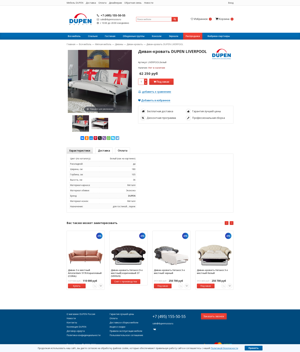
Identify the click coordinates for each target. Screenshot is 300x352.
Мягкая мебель (103, 44)
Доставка (91, 2)
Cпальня (93, 36)
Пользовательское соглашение (126, 335)
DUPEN (131, 195)
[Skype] (113, 138)
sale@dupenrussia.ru (110, 19)
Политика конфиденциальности (83, 335)
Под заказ (162, 81)
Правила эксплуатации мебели (126, 330)
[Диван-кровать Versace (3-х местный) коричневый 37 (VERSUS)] (128, 249)
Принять (253, 348)
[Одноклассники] (87, 138)
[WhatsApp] (108, 138)
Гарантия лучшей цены (122, 314)
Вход (230, 2)
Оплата (102, 2)
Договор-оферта (76, 330)
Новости (148, 2)
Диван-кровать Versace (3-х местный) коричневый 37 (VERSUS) (127, 273)
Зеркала (173, 36)
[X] (100, 138)
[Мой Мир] (91, 138)
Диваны (119, 44)
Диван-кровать (135, 44)
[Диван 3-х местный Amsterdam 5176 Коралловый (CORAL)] (85, 249)
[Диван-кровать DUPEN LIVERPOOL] (80, 123)
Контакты (72, 322)
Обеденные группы (134, 36)
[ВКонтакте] (82, 138)
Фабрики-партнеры (218, 36)
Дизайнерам (115, 2)
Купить (76, 285)
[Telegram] (117, 138)
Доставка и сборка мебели (124, 322)
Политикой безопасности (224, 348)
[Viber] (104, 138)
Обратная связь (133, 2)
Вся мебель (74, 36)
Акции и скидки (117, 326)
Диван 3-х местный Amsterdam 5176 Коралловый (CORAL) (85, 273)
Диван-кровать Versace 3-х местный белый (212, 272)
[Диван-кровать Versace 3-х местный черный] (171, 249)
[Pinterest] (95, 138)
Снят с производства (125, 281)
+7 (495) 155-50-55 (112, 15)
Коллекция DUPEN (76, 326)
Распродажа (193, 36)
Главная (71, 44)
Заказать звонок (213, 316)
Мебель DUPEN (75, 2)
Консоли (156, 36)
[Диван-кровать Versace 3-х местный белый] (214, 249)
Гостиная (110, 36)
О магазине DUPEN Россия (81, 314)
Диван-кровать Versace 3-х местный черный (169, 272)
